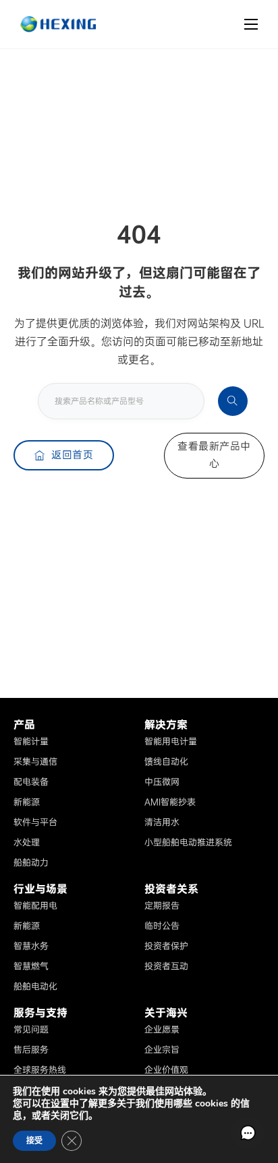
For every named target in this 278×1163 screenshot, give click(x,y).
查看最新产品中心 (214, 454)
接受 (34, 1140)
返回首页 (72, 455)
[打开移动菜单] (251, 24)
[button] (248, 1133)
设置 (60, 1104)
